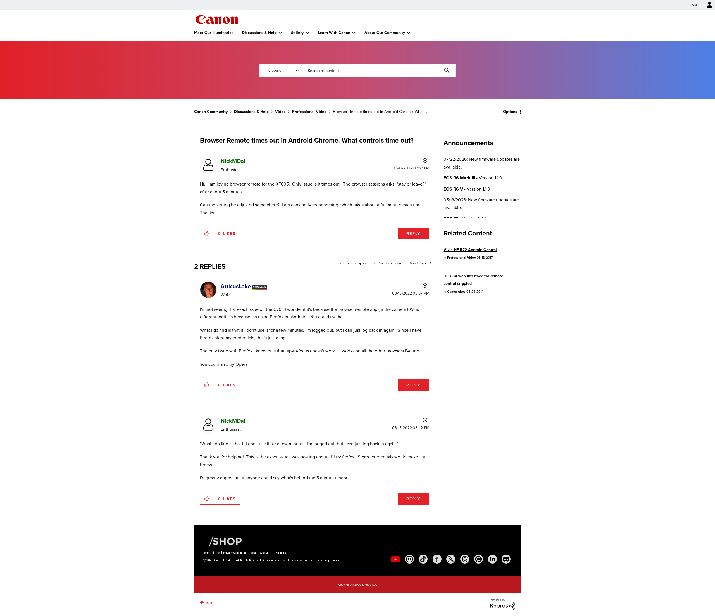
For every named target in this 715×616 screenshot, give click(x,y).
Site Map (265, 552)
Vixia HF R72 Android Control (470, 249)
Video (280, 111)
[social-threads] (464, 559)
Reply (413, 233)
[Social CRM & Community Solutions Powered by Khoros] (502, 604)
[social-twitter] (450, 559)
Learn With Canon (334, 32)
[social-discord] (506, 559)
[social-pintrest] (478, 559)
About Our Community (384, 32)
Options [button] (510, 111)
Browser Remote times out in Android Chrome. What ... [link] (380, 111)
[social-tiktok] (423, 559)
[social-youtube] (395, 559)
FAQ (693, 5)
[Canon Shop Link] (222, 540)
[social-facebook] (437, 559)
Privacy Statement (234, 552)
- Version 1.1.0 (473, 178)
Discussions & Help (259, 32)
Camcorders (456, 291)
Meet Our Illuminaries (213, 32)
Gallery (297, 32)
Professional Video (309, 111)
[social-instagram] (409, 559)
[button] (207, 233)
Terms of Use (211, 552)
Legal (253, 552)
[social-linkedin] (492, 559)
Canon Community (217, 19)
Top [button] (208, 602)
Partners (280, 552)
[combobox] (379, 70)
